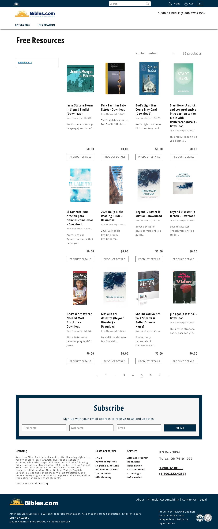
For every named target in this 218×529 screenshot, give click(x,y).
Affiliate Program (137, 457)
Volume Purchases (106, 469)
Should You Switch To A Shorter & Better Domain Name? (148, 320)
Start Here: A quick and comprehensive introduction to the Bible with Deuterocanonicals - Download (183, 115)
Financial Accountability (163, 499)
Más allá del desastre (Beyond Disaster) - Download (112, 320)
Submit (180, 428)
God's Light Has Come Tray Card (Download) (146, 109)
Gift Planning (103, 477)
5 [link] (142, 375)
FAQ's (98, 457)
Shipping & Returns (107, 465)
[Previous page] (97, 375)
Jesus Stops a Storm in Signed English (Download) (80, 109)
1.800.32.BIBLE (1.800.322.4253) (181, 13)
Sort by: (140, 53)
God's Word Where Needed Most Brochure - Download (79, 320)
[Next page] (168, 375)
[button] (188, 3)
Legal (203, 499)
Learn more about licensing (32, 483)
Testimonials (103, 473)
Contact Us (189, 499)
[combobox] (130, 3)
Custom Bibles (136, 469)
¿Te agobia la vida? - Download (183, 316)
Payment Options (106, 461)
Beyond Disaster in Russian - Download (148, 214)
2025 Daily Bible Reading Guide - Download (112, 216)
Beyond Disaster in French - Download (182, 214)
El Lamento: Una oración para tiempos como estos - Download (80, 218)
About (140, 499)
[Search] (147, 3)
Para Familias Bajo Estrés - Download (113, 107)
